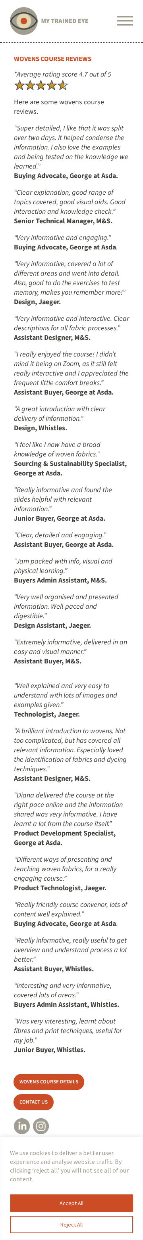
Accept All (71, 1203)
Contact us (33, 1102)
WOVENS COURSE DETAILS (48, 1081)
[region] (71, 1188)
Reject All (71, 1224)
